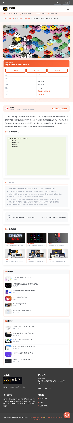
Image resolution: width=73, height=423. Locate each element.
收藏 (58, 71)
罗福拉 (29, 259)
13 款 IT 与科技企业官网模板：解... (23, 340)
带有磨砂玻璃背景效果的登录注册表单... (24, 290)
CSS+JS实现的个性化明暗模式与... (22, 277)
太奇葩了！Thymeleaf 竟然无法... (22, 359)
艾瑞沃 (50, 259)
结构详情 (40, 94)
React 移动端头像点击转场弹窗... (22, 310)
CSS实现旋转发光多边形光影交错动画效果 (25, 284)
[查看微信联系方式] (4, 3)
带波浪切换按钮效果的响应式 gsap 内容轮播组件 (21, 218)
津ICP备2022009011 (35, 417)
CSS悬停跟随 (30, 243)
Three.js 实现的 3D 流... (20, 297)
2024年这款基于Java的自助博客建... (23, 333)
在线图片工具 (44, 398)
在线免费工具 (44, 405)
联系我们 (37, 419)
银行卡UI (51, 243)
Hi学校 (41, 402)
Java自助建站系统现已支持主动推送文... (24, 346)
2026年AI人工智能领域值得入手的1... (23, 353)
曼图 (7, 259)
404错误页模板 (10, 243)
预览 (16, 71)
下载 (37, 71)
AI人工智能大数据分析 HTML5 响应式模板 (53, 217)
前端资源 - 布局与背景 (44, 91)
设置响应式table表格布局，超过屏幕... (24, 326)
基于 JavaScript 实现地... (20, 304)
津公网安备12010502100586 (53, 417)
